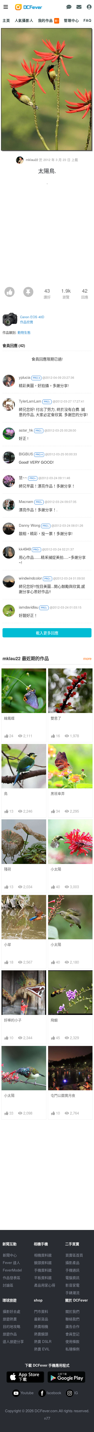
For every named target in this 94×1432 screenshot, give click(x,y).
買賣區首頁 (74, 1255)
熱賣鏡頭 (41, 1333)
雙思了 (56, 718)
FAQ (87, 20)
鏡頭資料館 (43, 1262)
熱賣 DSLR (42, 1341)
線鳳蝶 (9, 718)
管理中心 (71, 20)
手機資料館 (43, 1270)
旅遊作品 (10, 1333)
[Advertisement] (47, 237)
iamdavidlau (28, 607)
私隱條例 (72, 1348)
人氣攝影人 (24, 20)
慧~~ (23, 477)
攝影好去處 (11, 1311)
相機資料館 (43, 1255)
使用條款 (72, 1341)
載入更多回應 (47, 632)
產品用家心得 (44, 1285)
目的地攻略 (11, 1326)
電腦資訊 (72, 1277)
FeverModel (12, 1270)
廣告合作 (72, 1326)
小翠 (7, 944)
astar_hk (26, 430)
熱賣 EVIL (42, 1348)
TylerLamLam (30, 401)
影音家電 (72, 1285)
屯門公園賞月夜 (63, 1095)
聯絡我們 (72, 1318)
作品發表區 (11, 1277)
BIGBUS (26, 453)
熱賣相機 (41, 1326)
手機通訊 (72, 1270)
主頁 (6, 20)
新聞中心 (10, 1255)
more (87, 658)
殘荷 (7, 869)
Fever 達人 (11, 1262)
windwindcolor (30, 578)
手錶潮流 (72, 1292)
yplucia (24, 377)
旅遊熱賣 (10, 1318)
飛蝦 (54, 1020)
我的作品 (48, 20)
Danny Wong (29, 525)
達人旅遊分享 (13, 1341)
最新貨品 (41, 1318)
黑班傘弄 (58, 793)
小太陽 (56, 869)
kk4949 (25, 549)
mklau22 (32, 159)
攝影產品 (72, 1262)
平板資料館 (43, 1277)
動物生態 (24, 332)
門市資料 (41, 1311)
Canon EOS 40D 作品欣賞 (32, 319)
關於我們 (72, 1311)
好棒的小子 (13, 1020)
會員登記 (72, 1333)
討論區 (8, 1285)
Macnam (26, 501)
